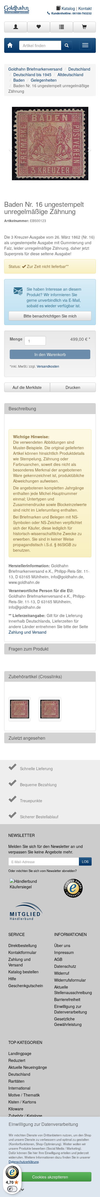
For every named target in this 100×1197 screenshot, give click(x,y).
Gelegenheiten (44, 80)
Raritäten (16, 1081)
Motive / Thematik (24, 1095)
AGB (58, 959)
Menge (15, 339)
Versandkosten (48, 366)
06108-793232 (82, 13)
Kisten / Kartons (22, 1102)
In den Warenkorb (50, 354)
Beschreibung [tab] (22, 408)
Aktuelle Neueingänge (27, 1067)
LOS (85, 861)
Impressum (64, 952)
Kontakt (85, 8)
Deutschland (79, 69)
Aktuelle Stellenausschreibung (73, 989)
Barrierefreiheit (67, 999)
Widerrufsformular (70, 980)
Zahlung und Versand (27, 632)
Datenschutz (65, 966)
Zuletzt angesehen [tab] (27, 738)
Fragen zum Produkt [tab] (28, 649)
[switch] (12, 1189)
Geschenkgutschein (25, 985)
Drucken (73, 387)
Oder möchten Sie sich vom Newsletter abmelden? (42, 870)
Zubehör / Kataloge (25, 1115)
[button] (11, 150)
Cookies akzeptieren (50, 1177)
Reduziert (16, 1060)
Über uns (62, 945)
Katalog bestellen (23, 971)
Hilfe (12, 978)
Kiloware (15, 1108)
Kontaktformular (22, 952)
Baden (19, 80)
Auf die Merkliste (27, 387)
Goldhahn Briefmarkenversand (35, 69)
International (19, 1088)
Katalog (68, 8)
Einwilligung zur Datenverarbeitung (70, 1009)
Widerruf (61, 973)
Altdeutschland (70, 74)
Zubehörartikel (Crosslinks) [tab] (35, 676)
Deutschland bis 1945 (32, 74)
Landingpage (19, 1053)
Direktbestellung (22, 945)
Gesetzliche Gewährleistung (68, 1021)
